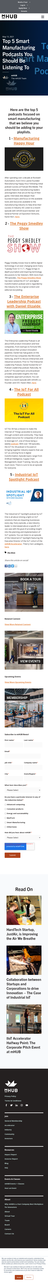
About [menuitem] (7, 1211)
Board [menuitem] (7, 1225)
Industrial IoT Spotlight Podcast (24, 477)
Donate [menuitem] (24, 11)
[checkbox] (23, 815)
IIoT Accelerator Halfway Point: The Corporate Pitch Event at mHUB (23, 1045)
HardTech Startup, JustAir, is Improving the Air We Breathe (22, 934)
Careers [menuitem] (8, 1229)
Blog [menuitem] (6, 1163)
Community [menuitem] (9, 1134)
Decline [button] (28, 1277)
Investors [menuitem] (9, 1138)
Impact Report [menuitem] (11, 1154)
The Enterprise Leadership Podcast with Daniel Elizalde (24, 301)
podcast (15, 444)
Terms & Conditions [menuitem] (13, 1101)
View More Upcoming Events (18, 682)
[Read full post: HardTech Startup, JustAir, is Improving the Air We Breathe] (24, 924)
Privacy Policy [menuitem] (10, 1096)
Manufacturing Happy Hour (26, 140)
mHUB (14, 75)
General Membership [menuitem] (13, 1121)
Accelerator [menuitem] (10, 1125)
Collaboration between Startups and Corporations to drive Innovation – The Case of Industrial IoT (24, 988)
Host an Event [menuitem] (10, 1188)
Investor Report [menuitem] (11, 1159)
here (17, 216)
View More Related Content (18, 624)
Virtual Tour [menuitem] (10, 1216)
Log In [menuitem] (22, 5)
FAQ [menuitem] (6, 1168)
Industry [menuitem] (8, 1130)
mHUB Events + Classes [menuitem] (14, 1184)
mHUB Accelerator (13, 544)
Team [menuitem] (7, 1220)
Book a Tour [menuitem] (22, 2)
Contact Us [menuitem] (9, 1234)
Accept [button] (19, 1277)
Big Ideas (11, 553)
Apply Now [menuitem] (23, 8)
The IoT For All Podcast (26, 392)
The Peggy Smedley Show (26, 226)
